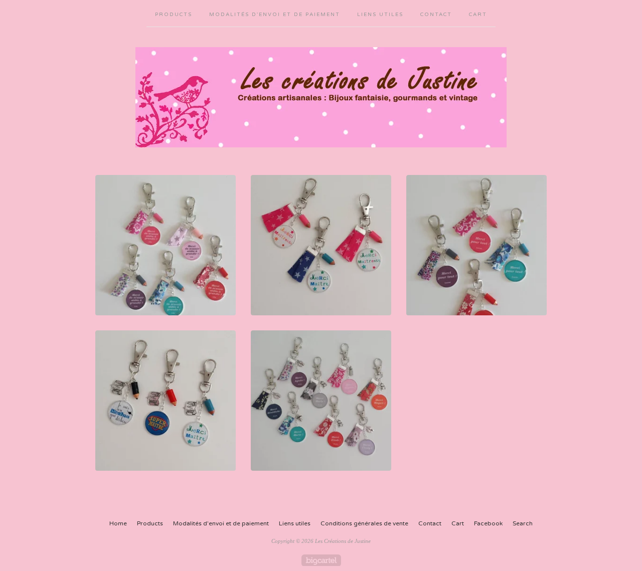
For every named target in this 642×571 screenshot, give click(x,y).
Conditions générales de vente (364, 523)
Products (173, 15)
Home (118, 523)
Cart (478, 15)
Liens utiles (380, 15)
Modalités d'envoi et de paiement (274, 15)
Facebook (488, 523)
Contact (436, 15)
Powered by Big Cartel (321, 560)
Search (523, 523)
